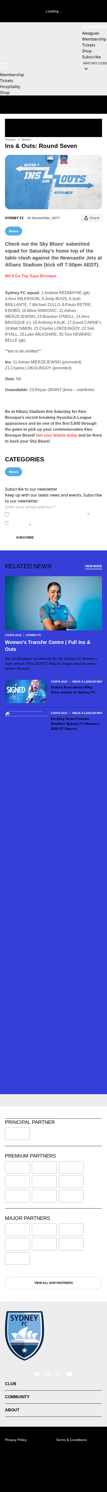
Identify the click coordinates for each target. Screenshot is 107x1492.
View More (93, 566)
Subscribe (25, 537)
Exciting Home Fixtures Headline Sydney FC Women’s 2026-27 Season (75, 724)
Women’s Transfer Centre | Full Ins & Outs (47, 645)
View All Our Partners (53, 1283)
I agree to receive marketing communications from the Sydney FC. (56, 522)
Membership (12, 74)
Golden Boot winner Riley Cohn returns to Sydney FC (73, 689)
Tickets (6, 80)
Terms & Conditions (71, 1440)
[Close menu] (96, 1465)
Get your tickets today (56, 435)
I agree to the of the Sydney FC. (50, 514)
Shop (5, 92)
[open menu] (3, 65)
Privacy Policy (46, 514)
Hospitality (10, 86)
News (26, 139)
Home (10, 139)
